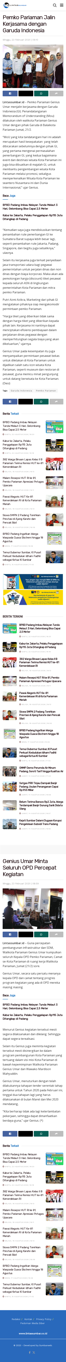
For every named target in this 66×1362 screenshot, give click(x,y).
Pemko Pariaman (46, 390)
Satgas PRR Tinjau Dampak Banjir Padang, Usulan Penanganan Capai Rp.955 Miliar (38, 787)
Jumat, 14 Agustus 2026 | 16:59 (36, 795)
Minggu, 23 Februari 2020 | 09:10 (20, 39)
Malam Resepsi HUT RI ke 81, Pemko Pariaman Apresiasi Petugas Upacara (23, 481)
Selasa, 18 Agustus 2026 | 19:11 (19, 490)
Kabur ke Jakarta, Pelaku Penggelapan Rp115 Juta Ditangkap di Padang (17, 444)
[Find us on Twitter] (33, 1353)
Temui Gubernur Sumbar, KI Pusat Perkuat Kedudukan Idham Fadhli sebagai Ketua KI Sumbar (22, 556)
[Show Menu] (61, 5)
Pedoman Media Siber (32, 1323)
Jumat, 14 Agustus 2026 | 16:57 (36, 813)
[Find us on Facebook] (29, 1353)
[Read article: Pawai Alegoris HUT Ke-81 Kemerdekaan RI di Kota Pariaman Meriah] (54, 501)
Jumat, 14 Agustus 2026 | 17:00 (36, 776)
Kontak (28, 1319)
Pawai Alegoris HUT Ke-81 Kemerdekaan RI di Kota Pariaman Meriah (22, 500)
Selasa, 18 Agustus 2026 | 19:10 (19, 509)
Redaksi (16, 1319)
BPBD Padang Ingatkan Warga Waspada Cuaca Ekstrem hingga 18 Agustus (23, 537)
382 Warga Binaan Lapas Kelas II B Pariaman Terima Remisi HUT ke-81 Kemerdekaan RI (23, 463)
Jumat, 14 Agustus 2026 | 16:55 (36, 829)
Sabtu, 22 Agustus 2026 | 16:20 (19, 434)
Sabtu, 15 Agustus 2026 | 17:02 (19, 564)
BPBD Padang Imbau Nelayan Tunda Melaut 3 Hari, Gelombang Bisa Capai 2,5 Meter (21, 426)
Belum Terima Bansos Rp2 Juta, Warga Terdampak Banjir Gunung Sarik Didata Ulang (41, 805)
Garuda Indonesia (21, 390)
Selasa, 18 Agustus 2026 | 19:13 (19, 472)
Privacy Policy (43, 1319)
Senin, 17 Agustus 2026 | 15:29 (18, 546)
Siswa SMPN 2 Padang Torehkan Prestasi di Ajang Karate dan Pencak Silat (21, 519)
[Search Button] (54, 5)
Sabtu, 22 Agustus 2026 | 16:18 (19, 453)
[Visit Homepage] (15, 5)
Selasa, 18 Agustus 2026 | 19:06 (19, 527)
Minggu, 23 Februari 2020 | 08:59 (21, 883)
